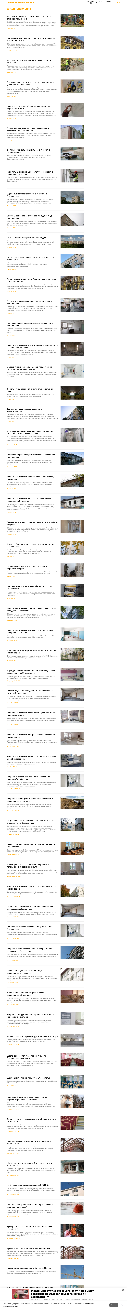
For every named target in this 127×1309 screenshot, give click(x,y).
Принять (114, 1305)
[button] (20, 1294)
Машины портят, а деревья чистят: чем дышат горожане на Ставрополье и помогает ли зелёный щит (62, 1293)
